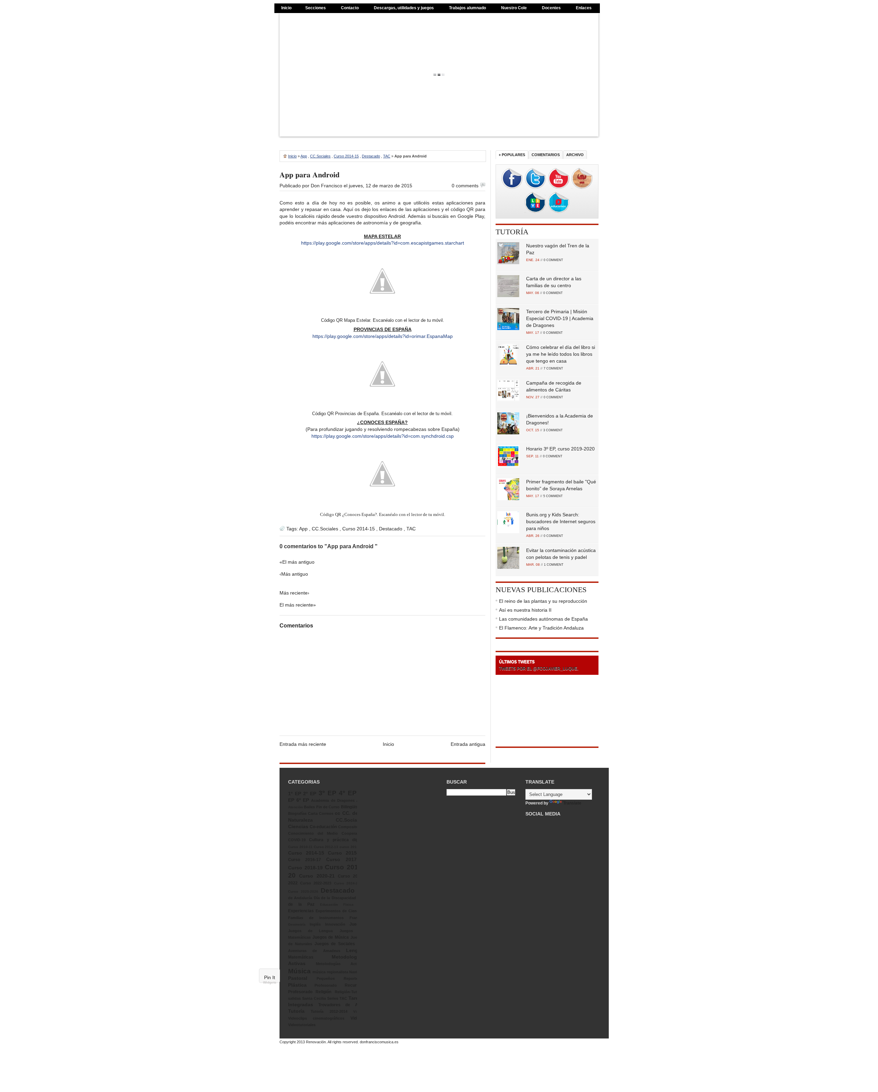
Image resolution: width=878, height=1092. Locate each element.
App (303, 156)
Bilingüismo (352, 807)
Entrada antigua (468, 744)
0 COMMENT (553, 260)
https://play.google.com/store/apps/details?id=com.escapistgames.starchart (382, 243)
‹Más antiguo (294, 574)
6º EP (302, 800)
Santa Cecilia (314, 998)
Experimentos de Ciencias (340, 911)
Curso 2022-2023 (315, 883)
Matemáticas (300, 957)
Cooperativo (353, 833)
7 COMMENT (553, 368)
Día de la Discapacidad (335, 898)
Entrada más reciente (303, 744)
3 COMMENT (553, 430)
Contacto (350, 7)
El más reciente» (298, 605)
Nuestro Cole (514, 7)
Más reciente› (294, 593)
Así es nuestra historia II (525, 610)
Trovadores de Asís (341, 1004)
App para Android (310, 174)
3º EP (327, 793)
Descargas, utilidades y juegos (404, 7)
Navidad (356, 972)
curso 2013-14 (352, 847)
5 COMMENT (553, 496)
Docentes (551, 7)
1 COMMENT (553, 564)
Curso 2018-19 (305, 867)
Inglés (315, 924)
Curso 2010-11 (300, 847)
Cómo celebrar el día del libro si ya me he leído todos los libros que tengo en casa (560, 354)
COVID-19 (297, 840)
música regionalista (330, 972)
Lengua (355, 950)
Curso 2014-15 (346, 156)
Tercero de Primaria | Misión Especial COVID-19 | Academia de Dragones (559, 318)
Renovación (316, 1042)
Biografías (297, 813)
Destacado (371, 156)
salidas (294, 998)
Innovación (335, 924)
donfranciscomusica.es (379, 1042)
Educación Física (337, 904)
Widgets (269, 982)
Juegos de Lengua (310, 931)
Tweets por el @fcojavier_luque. (538, 668)
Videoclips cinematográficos (316, 1018)
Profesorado (326, 985)
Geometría (297, 924)
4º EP (348, 793)
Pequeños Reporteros (340, 978)
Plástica (297, 985)
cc (337, 813)
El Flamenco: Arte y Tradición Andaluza (541, 628)
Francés (356, 918)
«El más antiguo (297, 562)
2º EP (309, 793)
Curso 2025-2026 (303, 891)
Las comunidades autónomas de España (543, 619)
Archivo (575, 155)
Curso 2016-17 (304, 859)
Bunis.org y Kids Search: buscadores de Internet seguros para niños (560, 521)
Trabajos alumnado (467, 7)
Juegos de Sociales (335, 943)
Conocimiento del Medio (313, 833)
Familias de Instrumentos (316, 918)
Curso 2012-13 (326, 847)
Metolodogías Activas (340, 964)
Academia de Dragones (332, 800)
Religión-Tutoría (349, 992)
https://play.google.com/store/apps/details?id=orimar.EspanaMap (382, 336)
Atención (295, 807)
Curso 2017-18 (345, 859)
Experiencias (301, 910)
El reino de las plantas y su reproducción (543, 601)
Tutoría (512, 231)
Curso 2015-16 (346, 853)
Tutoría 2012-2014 (329, 1011)
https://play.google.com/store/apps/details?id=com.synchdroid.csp (382, 436)
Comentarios (546, 155)
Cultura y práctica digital (336, 839)
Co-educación (323, 826)
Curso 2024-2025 (349, 883)
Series (332, 998)
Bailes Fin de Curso (322, 807)
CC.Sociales (320, 156)
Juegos (356, 924)
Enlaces (584, 7)
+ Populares (512, 155)
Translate (572, 803)
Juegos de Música (330, 937)
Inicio (286, 7)
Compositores (351, 827)
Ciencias (298, 826)
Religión (323, 991)
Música (299, 971)
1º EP (294, 793)
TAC (386, 156)
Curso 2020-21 (316, 876)
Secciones (315, 7)
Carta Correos (320, 813)
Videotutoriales (302, 1025)
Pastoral (297, 978)
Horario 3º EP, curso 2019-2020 (560, 448)
